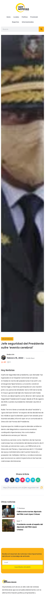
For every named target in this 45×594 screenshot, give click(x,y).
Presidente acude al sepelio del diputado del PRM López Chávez (30, 527)
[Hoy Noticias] (23, 7)
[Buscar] (41, 29)
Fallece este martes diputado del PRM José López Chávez (29, 513)
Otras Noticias (7, 339)
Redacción (10, 354)
